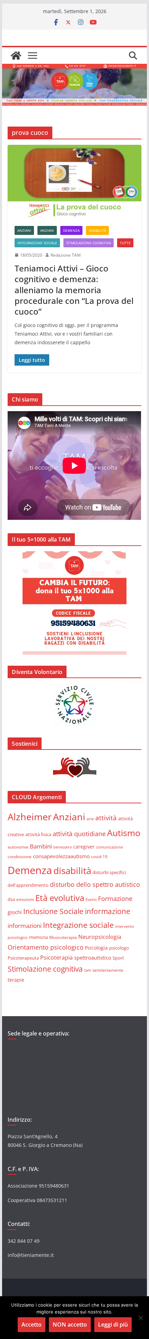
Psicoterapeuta (23, 958)
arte (90, 818)
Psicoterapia (56, 957)
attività (106, 817)
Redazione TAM (66, 255)
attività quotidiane (79, 834)
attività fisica (38, 834)
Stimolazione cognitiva (88, 242)
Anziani (24, 230)
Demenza (71, 230)
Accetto (31, 1324)
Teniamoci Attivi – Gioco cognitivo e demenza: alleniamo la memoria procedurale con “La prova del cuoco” (74, 289)
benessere (62, 847)
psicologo (119, 948)
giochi (15, 912)
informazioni (25, 926)
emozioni (25, 899)
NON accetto (70, 1324)
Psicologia (96, 947)
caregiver (84, 846)
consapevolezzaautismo (61, 856)
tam (87, 970)
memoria (38, 937)
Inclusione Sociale (53, 911)
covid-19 (99, 856)
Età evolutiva (59, 897)
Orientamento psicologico (46, 947)
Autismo (123, 833)
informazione (107, 911)
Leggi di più (113, 1324)
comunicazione (109, 847)
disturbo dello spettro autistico (95, 884)
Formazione (115, 898)
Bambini (41, 846)
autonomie (18, 847)
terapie (16, 979)
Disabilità (97, 230)
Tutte (125, 242)
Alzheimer (30, 816)
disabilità (72, 871)
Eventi (91, 899)
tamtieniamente (108, 970)
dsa (11, 899)
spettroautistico (92, 957)
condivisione (20, 856)
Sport (118, 958)
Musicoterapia (63, 937)
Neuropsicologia (99, 937)
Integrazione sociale (37, 242)
